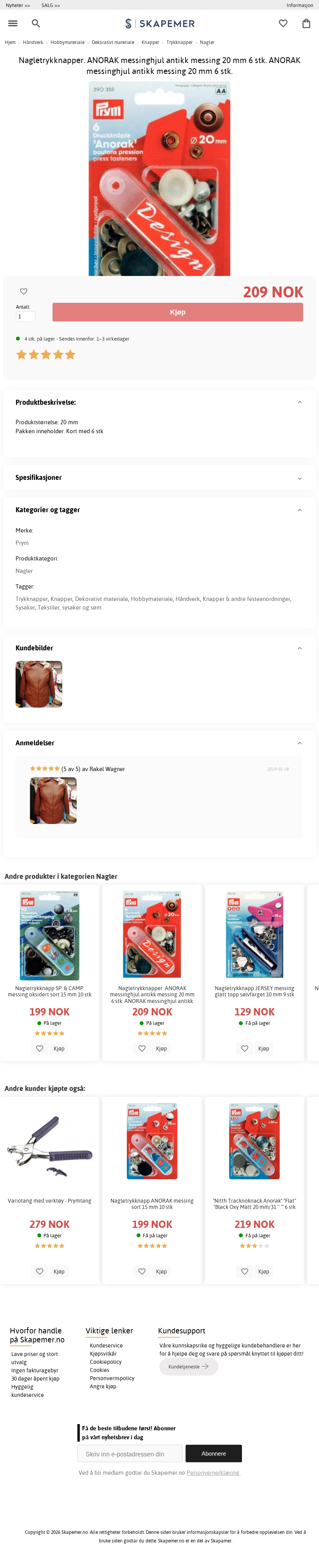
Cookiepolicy (106, 1361)
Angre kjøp (103, 1386)
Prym (22, 542)
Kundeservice (106, 1345)
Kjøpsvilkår (103, 1353)
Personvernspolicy (112, 1378)
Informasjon (300, 5)
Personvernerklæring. (213, 1472)
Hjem (10, 42)
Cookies (99, 1370)
